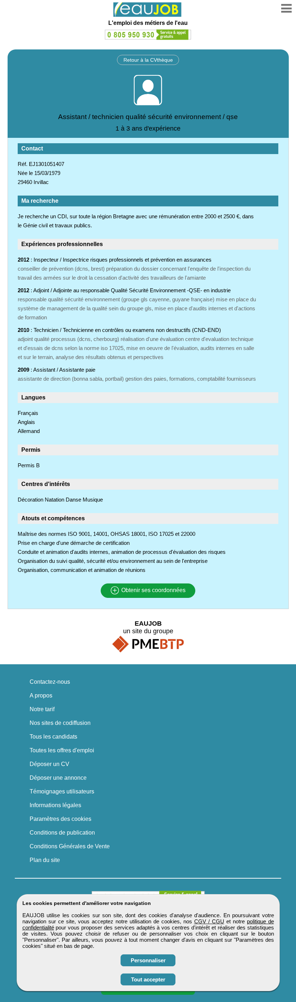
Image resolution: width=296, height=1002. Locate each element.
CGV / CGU (209, 921)
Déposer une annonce (58, 778)
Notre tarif (42, 709)
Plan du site (45, 860)
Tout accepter (148, 979)
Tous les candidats (53, 737)
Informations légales (55, 805)
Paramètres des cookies (60, 819)
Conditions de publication (62, 833)
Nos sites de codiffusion (60, 723)
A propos (41, 695)
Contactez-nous (50, 682)
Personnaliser (148, 960)
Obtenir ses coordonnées (153, 590)
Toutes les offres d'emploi (62, 750)
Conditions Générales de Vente (70, 846)
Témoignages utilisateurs (62, 791)
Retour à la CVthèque (148, 60)
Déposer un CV (49, 764)
